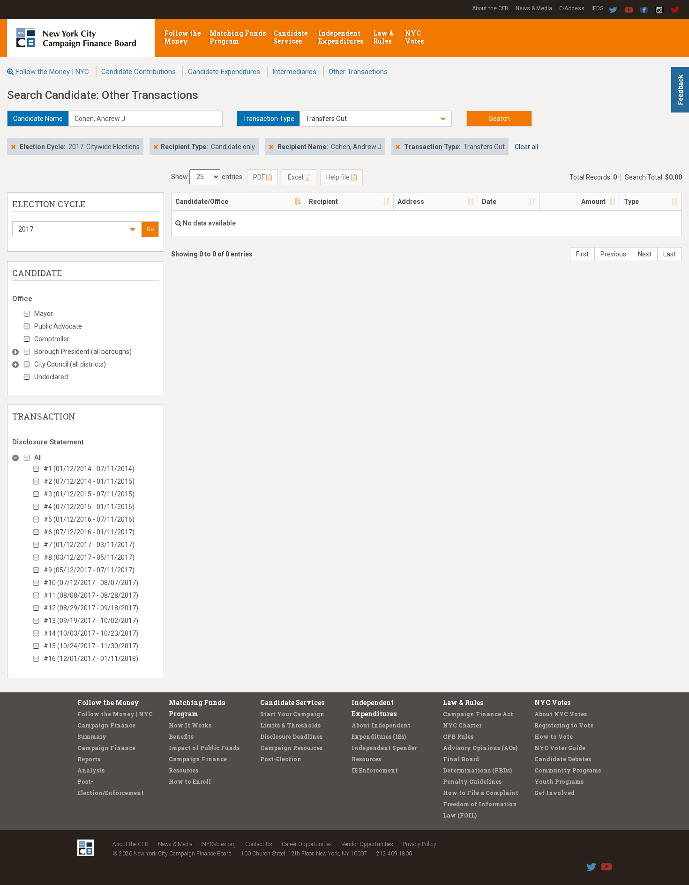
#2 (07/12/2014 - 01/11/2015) (89, 481)
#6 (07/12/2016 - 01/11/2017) (89, 532)
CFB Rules (458, 736)
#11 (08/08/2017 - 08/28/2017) (91, 595)
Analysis (91, 770)
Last (669, 254)
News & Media (534, 8)
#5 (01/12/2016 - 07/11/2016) (89, 519)
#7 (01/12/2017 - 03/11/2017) (89, 544)
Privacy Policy (419, 844)
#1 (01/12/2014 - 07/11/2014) (89, 468)
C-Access (571, 8)
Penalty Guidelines (472, 781)
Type (631, 201)
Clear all (526, 146)
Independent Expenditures (341, 37)
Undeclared (51, 377)
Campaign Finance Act (478, 714)
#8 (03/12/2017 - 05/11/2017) (89, 557)
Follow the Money (182, 37)
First (582, 254)
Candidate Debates (562, 759)
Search (499, 118)
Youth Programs (559, 781)
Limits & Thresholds (290, 725)
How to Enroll (190, 781)
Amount (593, 201)
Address (410, 201)
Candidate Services (290, 37)
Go (150, 229)
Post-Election (280, 759)
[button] (376, 119)
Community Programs (567, 770)
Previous (613, 254)
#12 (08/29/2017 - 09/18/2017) (91, 608)
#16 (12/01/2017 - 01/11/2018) (91, 658)
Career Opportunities (307, 844)
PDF (259, 177)
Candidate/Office (201, 201)
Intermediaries (294, 72)
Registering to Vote (563, 725)
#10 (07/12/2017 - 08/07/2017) (91, 582)
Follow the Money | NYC (52, 72)
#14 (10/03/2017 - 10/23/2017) (91, 633)
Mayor (43, 313)
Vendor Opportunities (367, 844)
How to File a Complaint (480, 792)
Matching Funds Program (238, 37)
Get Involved (554, 792)
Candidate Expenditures (224, 72)
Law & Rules (383, 37)
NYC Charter (462, 725)
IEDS (597, 8)
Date (489, 201)
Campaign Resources (291, 747)
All (38, 457)
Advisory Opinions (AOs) (480, 747)
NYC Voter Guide (559, 747)
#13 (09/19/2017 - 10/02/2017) (91, 620)
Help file (338, 177)
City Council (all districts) (70, 364)
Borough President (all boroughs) (83, 351)
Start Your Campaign (292, 714)
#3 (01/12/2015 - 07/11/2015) (89, 494)
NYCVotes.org (219, 844)
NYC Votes (415, 37)
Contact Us (258, 844)
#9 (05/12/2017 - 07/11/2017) (89, 570)
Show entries (206, 176)
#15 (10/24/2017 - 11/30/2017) (91, 646)
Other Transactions (358, 72)
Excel (296, 177)
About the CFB (490, 8)
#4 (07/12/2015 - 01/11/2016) (89, 506)
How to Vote (553, 736)
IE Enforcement (375, 770)
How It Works (190, 725)
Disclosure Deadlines (291, 736)
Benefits (181, 736)
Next (645, 254)
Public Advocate (58, 326)
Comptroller (51, 339)
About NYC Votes (560, 714)
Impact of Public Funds (204, 747)
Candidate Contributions (138, 72)
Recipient (323, 201)
